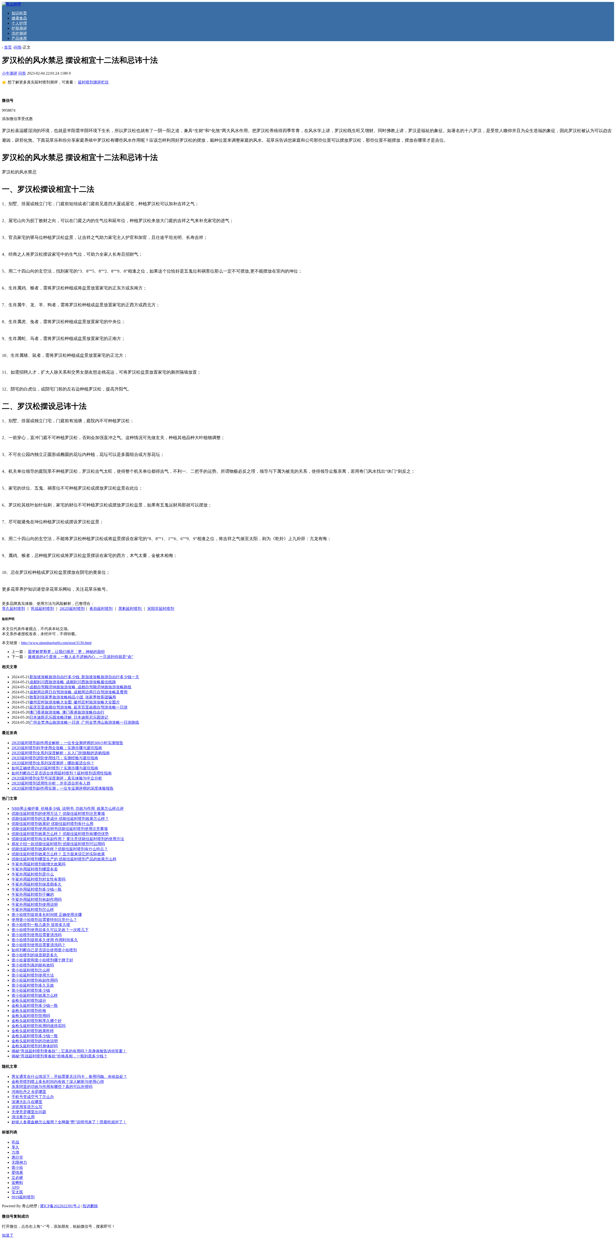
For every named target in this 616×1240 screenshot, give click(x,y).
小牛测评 (9, 73)
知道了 (7, 1235)
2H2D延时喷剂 (72, 609)
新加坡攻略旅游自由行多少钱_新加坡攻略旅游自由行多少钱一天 (84, 677)
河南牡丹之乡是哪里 (29, 1092)
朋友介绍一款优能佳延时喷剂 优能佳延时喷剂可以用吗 (58, 844)
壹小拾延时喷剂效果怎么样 (35, 995)
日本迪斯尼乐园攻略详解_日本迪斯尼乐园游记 (68, 717)
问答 (18, 47)
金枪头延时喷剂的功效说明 (35, 1041)
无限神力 (19, 1162)
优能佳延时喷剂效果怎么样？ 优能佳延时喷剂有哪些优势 (60, 834)
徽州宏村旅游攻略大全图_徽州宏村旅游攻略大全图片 (74, 702)
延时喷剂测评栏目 (93, 82)
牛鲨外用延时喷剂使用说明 (35, 904)
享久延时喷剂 (13, 609)
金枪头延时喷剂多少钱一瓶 (35, 1006)
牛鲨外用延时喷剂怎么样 (33, 910)
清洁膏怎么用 (23, 1117)
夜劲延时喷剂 (101, 609)
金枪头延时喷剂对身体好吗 (35, 1046)
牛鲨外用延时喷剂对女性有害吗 (38, 879)
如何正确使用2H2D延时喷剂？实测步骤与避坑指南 (55, 768)
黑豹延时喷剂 (130, 609)
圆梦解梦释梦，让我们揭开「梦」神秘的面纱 (66, 652)
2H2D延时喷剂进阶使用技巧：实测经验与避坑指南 (55, 758)
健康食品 (19, 18)
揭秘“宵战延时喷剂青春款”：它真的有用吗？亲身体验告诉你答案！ (69, 1051)
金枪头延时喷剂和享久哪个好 (37, 1021)
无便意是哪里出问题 (29, 1112)
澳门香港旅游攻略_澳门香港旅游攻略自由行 (66, 712)
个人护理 (19, 23)
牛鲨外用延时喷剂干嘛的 (33, 894)
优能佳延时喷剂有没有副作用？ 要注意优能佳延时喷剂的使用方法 (68, 839)
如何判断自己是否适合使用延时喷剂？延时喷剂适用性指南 (62, 773)
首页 (8, 47)
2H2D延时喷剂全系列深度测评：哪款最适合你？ (53, 763)
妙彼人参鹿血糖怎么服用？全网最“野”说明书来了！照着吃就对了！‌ (69, 1122)
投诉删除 (90, 1206)
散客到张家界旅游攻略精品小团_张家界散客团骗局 (72, 697)
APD (15, 1187)
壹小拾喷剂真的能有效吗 (33, 965)
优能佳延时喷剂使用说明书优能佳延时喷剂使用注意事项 (60, 829)
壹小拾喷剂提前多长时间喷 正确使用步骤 (47, 915)
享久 (15, 1147)
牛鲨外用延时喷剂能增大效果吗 (38, 864)
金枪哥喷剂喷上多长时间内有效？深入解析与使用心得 (58, 1082)
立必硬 (17, 1178)
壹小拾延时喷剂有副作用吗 (35, 980)
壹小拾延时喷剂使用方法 (33, 975)
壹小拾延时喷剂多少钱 (31, 990)
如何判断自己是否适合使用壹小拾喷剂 (44, 950)
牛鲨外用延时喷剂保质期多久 (37, 884)
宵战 (15, 1142)
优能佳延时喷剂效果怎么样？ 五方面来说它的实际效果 (58, 854)
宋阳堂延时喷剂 (160, 609)
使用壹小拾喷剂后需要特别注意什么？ (44, 920)
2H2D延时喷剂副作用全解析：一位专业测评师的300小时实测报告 (67, 743)
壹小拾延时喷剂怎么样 (31, 970)
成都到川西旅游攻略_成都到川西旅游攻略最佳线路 (72, 682)
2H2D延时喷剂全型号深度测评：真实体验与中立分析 (57, 778)
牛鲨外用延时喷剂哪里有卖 (35, 869)
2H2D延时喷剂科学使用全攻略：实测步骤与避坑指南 (57, 748)
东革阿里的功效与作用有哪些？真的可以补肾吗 (52, 1087)
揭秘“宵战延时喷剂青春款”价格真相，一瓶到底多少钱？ (59, 1056)
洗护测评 (19, 33)
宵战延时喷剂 (42, 609)
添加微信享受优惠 (17, 119)
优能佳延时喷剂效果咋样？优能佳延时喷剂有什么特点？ (60, 849)
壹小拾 (17, 1167)
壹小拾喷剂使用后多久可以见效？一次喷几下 (50, 930)
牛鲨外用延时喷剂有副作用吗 (37, 899)
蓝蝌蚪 (17, 1183)
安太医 (17, 1192)
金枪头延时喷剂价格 (29, 1011)
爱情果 (17, 1172)
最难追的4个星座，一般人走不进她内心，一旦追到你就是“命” (80, 657)
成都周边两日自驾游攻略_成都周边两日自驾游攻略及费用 (78, 692)
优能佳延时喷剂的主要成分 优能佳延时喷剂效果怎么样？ (60, 819)
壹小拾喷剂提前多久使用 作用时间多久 (45, 940)
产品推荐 (19, 38)
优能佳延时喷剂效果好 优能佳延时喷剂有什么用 (52, 824)
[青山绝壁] (11, 4)
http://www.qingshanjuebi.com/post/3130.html (56, 643)
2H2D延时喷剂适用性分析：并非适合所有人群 (51, 783)
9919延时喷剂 (23, 1197)
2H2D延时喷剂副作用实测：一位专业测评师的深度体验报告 (63, 788)
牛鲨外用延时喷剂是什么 (33, 874)
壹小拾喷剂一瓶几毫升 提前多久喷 (41, 925)
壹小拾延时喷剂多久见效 (33, 985)
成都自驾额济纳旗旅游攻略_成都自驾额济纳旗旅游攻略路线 (80, 687)
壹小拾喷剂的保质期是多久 (35, 955)
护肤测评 (19, 28)
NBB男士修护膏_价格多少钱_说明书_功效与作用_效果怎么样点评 (68, 808)
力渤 (15, 1152)
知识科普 (19, 13)
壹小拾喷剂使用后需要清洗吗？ (38, 945)
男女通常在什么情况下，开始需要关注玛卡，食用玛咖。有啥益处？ (69, 1076)
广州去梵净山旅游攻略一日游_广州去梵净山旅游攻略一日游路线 (84, 722)
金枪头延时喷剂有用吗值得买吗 (38, 1026)
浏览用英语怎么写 (27, 1107)
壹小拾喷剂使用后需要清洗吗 (37, 935)
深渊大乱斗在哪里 (27, 1102)
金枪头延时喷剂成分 (29, 1000)
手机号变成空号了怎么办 (33, 1097)
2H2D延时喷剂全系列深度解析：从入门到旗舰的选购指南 (61, 753)
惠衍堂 (17, 1157)
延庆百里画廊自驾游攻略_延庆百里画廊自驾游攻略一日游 (78, 707)
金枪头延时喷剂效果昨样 (33, 1031)
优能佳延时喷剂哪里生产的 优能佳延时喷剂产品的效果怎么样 (64, 859)
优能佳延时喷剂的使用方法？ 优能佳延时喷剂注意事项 (58, 814)
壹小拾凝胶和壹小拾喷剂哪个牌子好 (42, 960)
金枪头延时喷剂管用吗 (31, 1016)
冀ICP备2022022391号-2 (60, 1206)
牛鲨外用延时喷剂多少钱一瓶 (37, 889)
